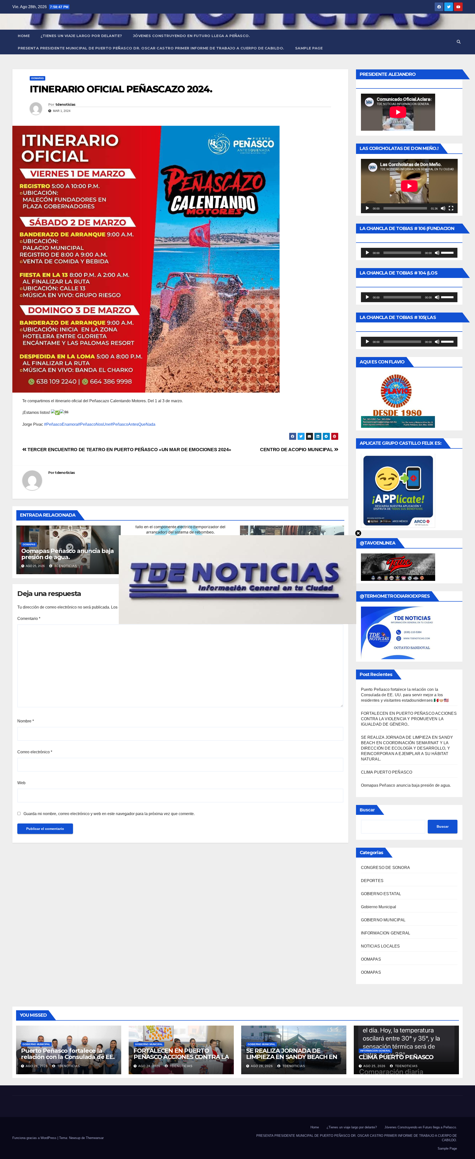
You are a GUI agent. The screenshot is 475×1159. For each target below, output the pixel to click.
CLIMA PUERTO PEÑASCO (386, 772)
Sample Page (309, 48)
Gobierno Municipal (378, 907)
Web (21, 783)
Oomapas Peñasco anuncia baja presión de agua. (67, 554)
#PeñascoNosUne (94, 424)
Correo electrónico (34, 752)
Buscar (367, 809)
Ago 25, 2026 (374, 1066)
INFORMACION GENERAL (385, 933)
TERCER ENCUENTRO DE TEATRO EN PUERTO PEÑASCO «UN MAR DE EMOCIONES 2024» (128, 449)
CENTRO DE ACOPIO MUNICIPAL (297, 449)
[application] (409, 186)
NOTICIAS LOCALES (380, 946)
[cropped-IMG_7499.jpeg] (237, 579)
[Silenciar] (443, 208)
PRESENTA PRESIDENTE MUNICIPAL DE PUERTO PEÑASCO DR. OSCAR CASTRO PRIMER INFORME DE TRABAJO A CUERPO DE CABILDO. (151, 48)
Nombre (25, 721)
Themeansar (95, 1138)
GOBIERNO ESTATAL (381, 894)
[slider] (448, 252)
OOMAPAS (37, 78)
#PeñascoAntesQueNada (132, 424)
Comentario (28, 618)
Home (24, 36)
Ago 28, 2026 (37, 1066)
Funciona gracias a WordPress (34, 1138)
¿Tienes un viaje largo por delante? (81, 36)
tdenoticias (65, 104)
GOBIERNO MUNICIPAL (383, 920)
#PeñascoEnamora (61, 424)
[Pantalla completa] (451, 208)
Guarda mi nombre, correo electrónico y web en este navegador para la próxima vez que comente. (109, 814)
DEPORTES (372, 881)
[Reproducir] (367, 208)
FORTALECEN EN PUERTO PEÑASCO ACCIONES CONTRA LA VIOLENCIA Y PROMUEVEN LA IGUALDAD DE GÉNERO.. (409, 718)
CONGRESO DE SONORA (385, 867)
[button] (459, 42)
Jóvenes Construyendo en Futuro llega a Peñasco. (191, 36)
